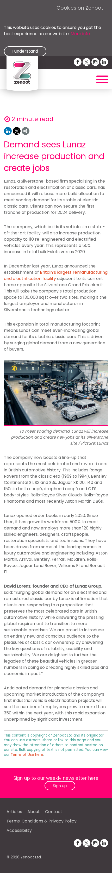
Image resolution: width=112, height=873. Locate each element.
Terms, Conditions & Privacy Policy (42, 821)
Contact (53, 812)
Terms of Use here (27, 754)
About (33, 812)
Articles (14, 812)
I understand (25, 51)
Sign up (60, 785)
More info (80, 34)
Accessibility (19, 830)
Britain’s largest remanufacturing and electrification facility (56, 275)
